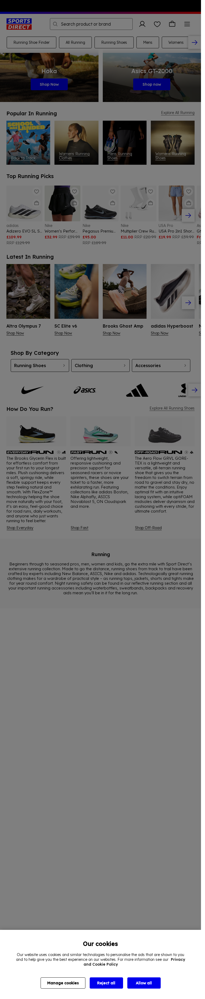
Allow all (144, 983)
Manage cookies (63, 983)
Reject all (106, 983)
